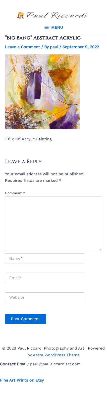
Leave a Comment (22, 46)
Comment (15, 193)
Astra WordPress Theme (56, 355)
